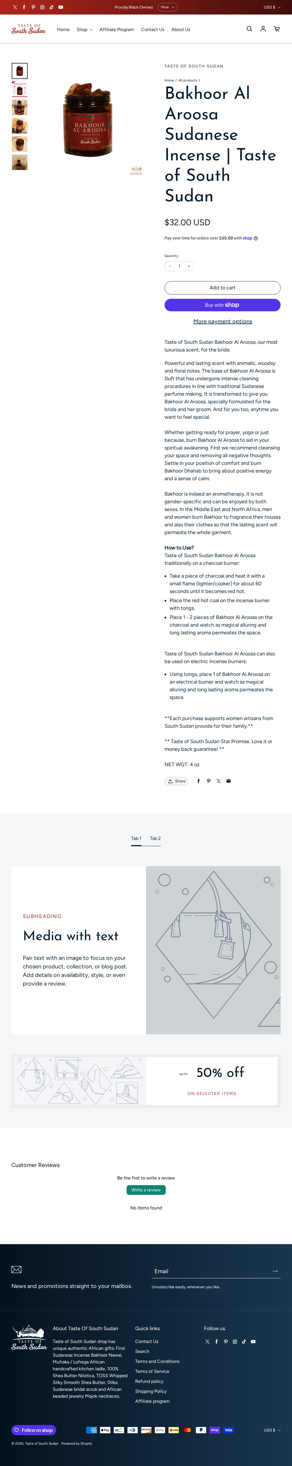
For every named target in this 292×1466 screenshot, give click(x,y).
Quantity (171, 256)
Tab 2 (155, 838)
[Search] (249, 29)
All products (188, 80)
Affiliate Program (117, 29)
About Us (180, 29)
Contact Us (152, 29)
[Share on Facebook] (198, 781)
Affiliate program (152, 1401)
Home (63, 29)
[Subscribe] (275, 1271)
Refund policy (149, 1381)
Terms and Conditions (157, 1361)
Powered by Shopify (76, 1443)
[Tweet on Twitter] (218, 781)
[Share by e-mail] (228, 781)
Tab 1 (136, 838)
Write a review (146, 1190)
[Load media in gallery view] (19, 71)
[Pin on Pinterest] (208, 781)
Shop (82, 29)
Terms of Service (152, 1371)
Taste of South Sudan (41, 1443)
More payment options (222, 321)
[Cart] (277, 29)
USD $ (269, 7)
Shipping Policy (151, 1391)
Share (180, 781)
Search (142, 1351)
